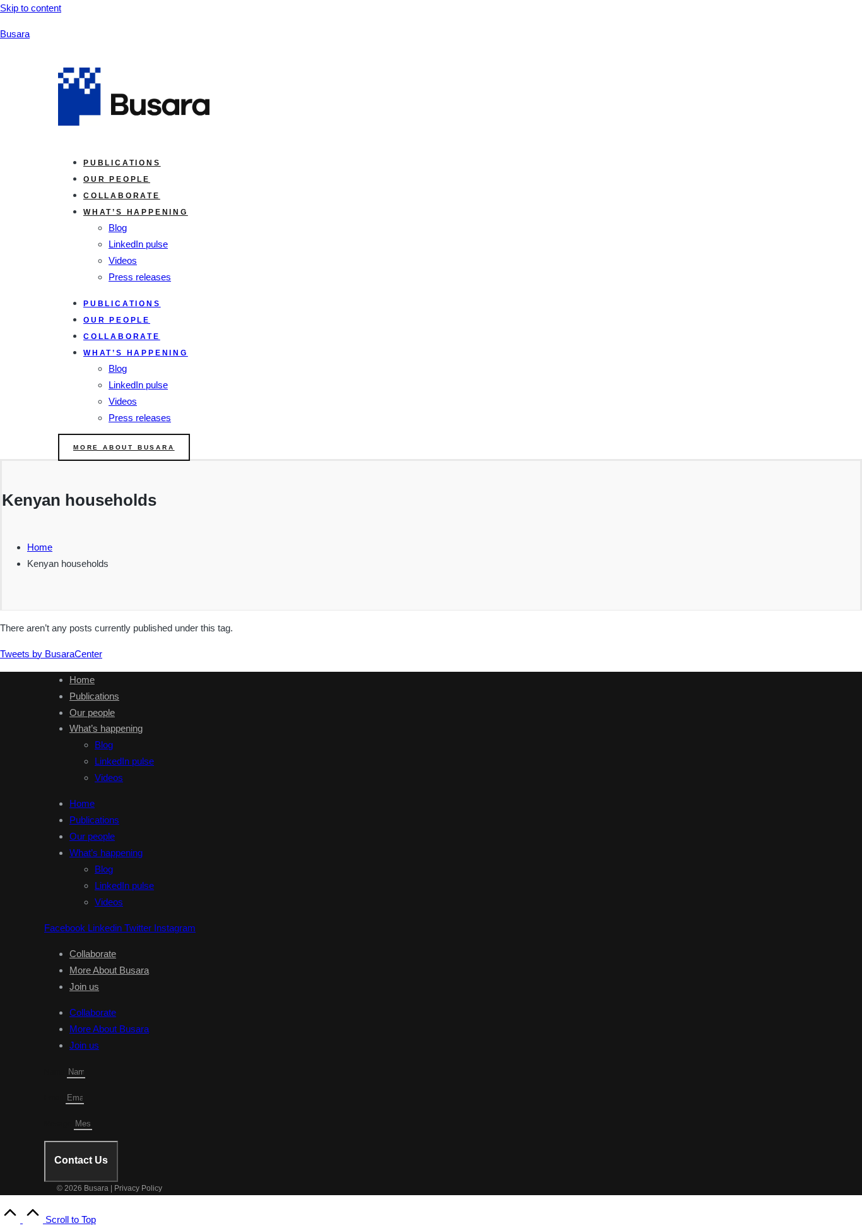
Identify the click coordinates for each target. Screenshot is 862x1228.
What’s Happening (135, 212)
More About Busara (109, 970)
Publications (122, 162)
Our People (116, 179)
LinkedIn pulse (138, 244)
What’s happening (106, 728)
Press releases (140, 276)
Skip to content (30, 8)
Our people (92, 712)
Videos (123, 260)
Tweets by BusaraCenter (51, 653)
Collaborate (121, 195)
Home (82, 679)
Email (55, 1098)
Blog (118, 227)
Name (55, 1072)
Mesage (59, 1123)
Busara (15, 33)
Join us (84, 986)
